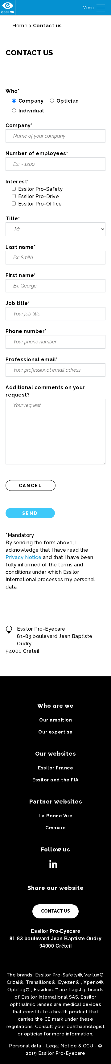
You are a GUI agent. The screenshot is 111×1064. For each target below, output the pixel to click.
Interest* (17, 182)
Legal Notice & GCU (69, 1046)
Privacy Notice (23, 557)
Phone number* (26, 331)
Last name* (20, 247)
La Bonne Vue (55, 816)
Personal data (25, 1046)
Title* (13, 218)
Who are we (55, 705)
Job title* (18, 303)
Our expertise (55, 732)
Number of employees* (37, 153)
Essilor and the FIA (55, 780)
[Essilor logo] (7, 7)
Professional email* (32, 359)
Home (19, 26)
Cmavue (55, 828)
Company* (19, 125)
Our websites (55, 753)
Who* (12, 91)
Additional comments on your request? (45, 391)
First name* (21, 275)
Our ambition (55, 720)
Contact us (55, 911)
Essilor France (55, 768)
